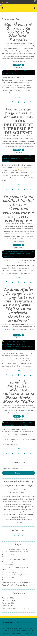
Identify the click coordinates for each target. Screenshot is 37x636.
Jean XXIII (5, 46)
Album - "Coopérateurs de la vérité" (15, 552)
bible (26, 324)
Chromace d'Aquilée (24, 410)
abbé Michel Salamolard (22, 141)
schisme (26, 138)
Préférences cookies (28, 633)
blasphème (18, 326)
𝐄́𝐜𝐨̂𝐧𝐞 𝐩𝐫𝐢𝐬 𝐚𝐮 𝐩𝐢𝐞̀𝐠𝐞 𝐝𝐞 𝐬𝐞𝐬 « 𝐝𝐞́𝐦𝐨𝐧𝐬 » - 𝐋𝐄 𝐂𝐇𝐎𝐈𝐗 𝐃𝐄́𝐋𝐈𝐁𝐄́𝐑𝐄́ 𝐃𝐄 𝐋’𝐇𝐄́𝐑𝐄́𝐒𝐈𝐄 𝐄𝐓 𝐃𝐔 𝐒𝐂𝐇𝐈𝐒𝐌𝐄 (18, 121)
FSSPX (6, 43)
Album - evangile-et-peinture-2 (14, 559)
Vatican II (24, 43)
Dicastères (7, 226)
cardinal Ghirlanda (28, 231)
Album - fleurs (7, 562)
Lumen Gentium (14, 46)
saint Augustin (26, 405)
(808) (8, 600)
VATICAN (13, 136)
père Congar (13, 53)
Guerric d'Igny (24, 413)
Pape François (18, 231)
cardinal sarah (13, 410)
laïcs (31, 239)
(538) (8, 603)
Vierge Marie (7, 405)
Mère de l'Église (16, 405)
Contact (13, 630)
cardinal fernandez (17, 138)
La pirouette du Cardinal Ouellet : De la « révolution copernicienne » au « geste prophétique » (18, 208)
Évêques (15, 324)
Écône (12, 141)
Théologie (29, 223)
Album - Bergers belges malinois (14, 549)
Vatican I (30, 43)
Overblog (30, 622)
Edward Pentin (14, 329)
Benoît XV (11, 146)
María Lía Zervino (8, 231)
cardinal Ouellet (10, 223)
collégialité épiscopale (10, 51)
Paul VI (22, 46)
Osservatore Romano (17, 226)
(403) (17, 608)
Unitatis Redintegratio (11, 48)
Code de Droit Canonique (21, 239)
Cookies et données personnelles (12, 633)
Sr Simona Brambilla (15, 228)
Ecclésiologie (20, 236)
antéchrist (5, 326)
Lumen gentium (27, 326)
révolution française (14, 43)
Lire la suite (18, 97)
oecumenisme (14, 56)
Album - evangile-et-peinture (13, 557)
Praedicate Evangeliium (10, 234)
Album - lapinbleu (9, 572)
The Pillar (21, 241)
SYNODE (21, 324)
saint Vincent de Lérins (21, 58)
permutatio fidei (20, 61)
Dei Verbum (12, 143)
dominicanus (19, 519)
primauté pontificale (23, 53)
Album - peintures (9, 580)
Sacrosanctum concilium (23, 143)
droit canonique (20, 223)
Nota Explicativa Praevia (25, 48)
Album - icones (7, 564)
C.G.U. (31, 630)
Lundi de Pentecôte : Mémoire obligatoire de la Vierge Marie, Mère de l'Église (18, 392)
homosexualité (24, 329)
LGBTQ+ (12, 326)
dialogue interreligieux (26, 56)
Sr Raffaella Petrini (27, 228)
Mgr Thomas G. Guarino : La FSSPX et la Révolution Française (18, 32)
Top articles (5, 630)
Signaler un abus (22, 630)
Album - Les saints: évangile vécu (14, 575)
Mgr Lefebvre (22, 51)
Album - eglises (8, 554)
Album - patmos (8, 577)
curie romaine (29, 236)
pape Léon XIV (29, 46)
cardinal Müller (7, 324)
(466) (8, 606)
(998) (8, 598)
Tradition (31, 324)
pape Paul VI (27, 407)
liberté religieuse (7, 58)
